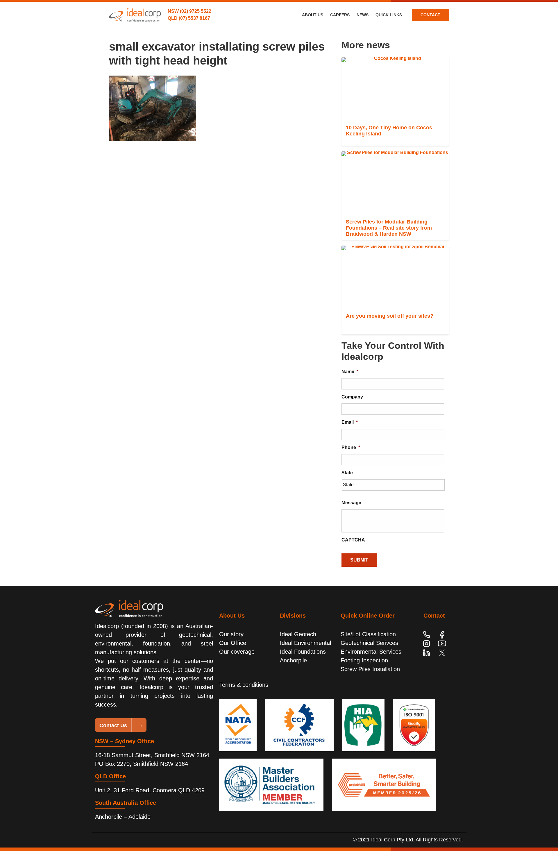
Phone (350, 447)
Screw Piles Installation (370, 669)
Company (352, 396)
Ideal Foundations (303, 651)
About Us (312, 14)
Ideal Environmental (305, 643)
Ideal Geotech (298, 634)
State (347, 472)
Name (349, 371)
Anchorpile (293, 660)
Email (349, 422)
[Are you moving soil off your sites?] (395, 278)
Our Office (232, 643)
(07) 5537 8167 (194, 18)
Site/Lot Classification (368, 634)
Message (351, 502)
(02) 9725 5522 (195, 11)
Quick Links (388, 14)
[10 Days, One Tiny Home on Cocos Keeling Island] (395, 89)
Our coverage (237, 651)
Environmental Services (371, 651)
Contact (430, 14)
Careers (340, 14)
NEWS (363, 14)
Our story (231, 634)
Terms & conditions (243, 685)
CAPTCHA (353, 539)
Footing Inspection (364, 660)
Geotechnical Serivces (369, 643)
